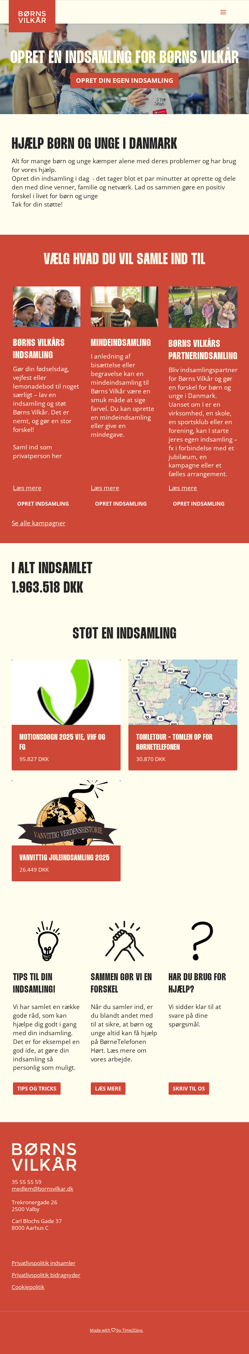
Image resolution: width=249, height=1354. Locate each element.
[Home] (124, 1157)
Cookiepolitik (28, 1287)
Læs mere (27, 487)
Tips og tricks (36, 1088)
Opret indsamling (43, 503)
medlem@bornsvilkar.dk (42, 1188)
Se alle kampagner (38, 523)
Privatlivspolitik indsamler (44, 1263)
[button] (47, 398)
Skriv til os (189, 1088)
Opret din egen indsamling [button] (124, 80)
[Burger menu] (223, 11)
